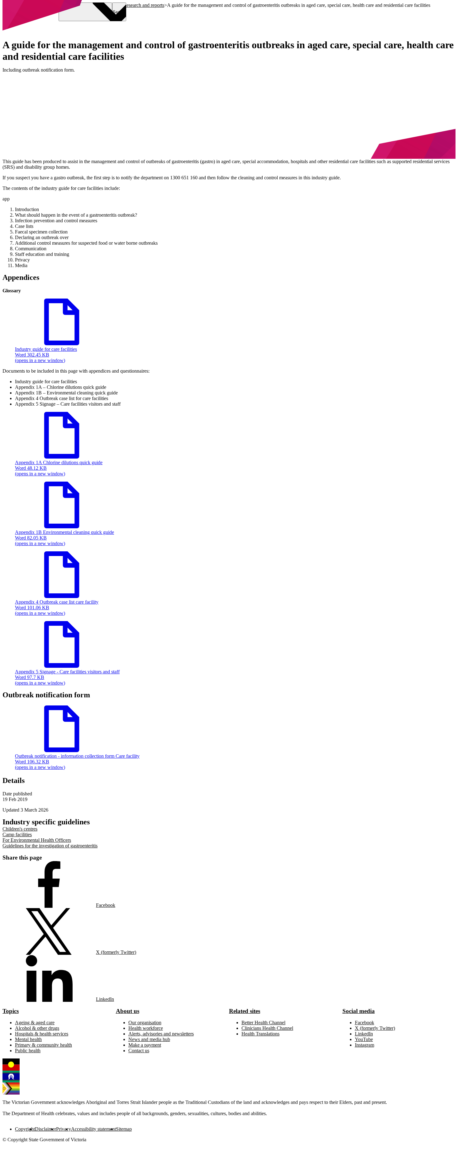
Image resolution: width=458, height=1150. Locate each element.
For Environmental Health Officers (36, 840)
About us (127, 1011)
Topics (10, 1011)
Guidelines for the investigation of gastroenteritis (50, 845)
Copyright (25, 1129)
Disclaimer (45, 1129)
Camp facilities (17, 834)
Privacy (63, 1129)
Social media (358, 1011)
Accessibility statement (93, 1129)
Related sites (244, 1011)
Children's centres (19, 829)
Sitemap (124, 1129)
